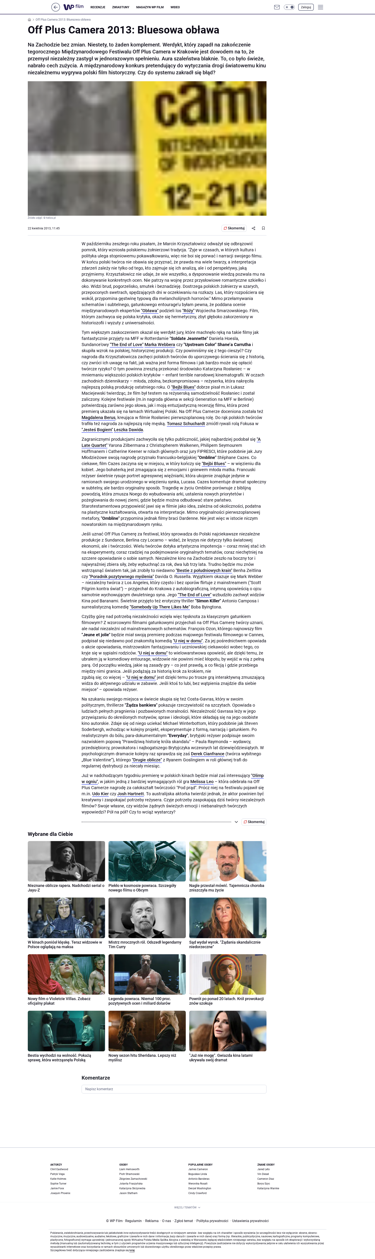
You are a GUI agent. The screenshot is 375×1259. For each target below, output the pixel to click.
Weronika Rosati (197, 1183)
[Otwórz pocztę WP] (276, 7)
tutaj (132, 1250)
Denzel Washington (199, 1188)
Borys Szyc (263, 1183)
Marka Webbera (160, 344)
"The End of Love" (126, 344)
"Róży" (188, 310)
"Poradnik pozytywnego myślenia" (121, 576)
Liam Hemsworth (129, 1169)
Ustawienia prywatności (249, 1221)
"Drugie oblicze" (147, 759)
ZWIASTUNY (120, 7)
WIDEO (175, 7)
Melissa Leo (202, 781)
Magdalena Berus (98, 417)
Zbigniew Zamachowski (133, 1178)
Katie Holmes (58, 1178)
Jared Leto (263, 1169)
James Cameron (198, 1169)
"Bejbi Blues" (183, 387)
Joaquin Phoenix (60, 1193)
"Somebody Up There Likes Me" (160, 607)
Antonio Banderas (198, 1178)
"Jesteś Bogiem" (97, 429)
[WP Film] (76, 7)
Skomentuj (236, 228)
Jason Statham (128, 1193)
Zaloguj (306, 7)
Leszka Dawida (128, 429)
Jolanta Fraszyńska (131, 1183)
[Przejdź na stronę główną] (55, 10)
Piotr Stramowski (129, 1174)
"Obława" (149, 310)
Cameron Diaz (265, 1178)
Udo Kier (100, 793)
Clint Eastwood (59, 1169)
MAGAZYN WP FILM (150, 7)
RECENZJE (97, 7)
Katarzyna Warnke (268, 1188)
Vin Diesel (263, 1174)
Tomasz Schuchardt (186, 423)
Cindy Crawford (197, 1193)
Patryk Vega (57, 1174)
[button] (289, 7)
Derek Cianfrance (207, 753)
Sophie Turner (58, 1183)
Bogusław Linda (197, 1174)
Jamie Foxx (57, 1188)
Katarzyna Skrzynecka (132, 1188)
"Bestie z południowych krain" (204, 570)
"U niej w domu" (188, 640)
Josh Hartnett (130, 793)
